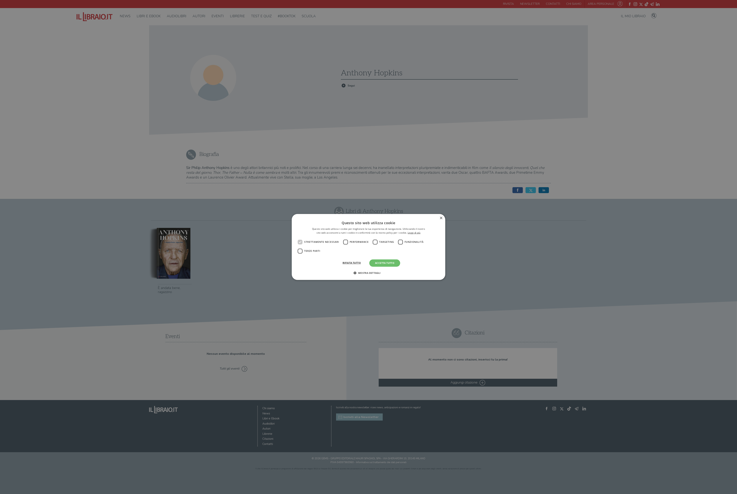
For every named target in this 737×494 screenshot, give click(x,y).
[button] (368, 273)
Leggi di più (414, 232)
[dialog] (368, 247)
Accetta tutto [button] (384, 263)
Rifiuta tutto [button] (352, 262)
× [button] (441, 218)
